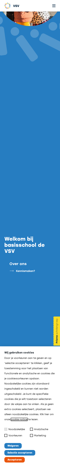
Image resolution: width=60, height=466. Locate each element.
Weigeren (13, 445)
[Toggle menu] (54, 6)
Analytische (41, 429)
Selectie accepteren (19, 452)
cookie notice (19, 419)
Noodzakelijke (16, 429)
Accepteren (14, 459)
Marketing (40, 435)
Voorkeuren (15, 435)
